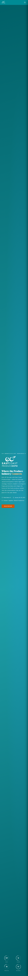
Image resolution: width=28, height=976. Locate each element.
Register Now (8, 506)
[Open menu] (24, 2)
